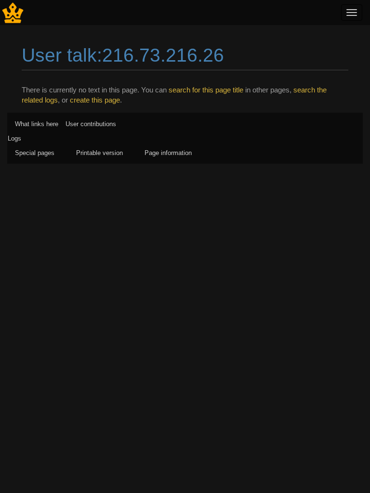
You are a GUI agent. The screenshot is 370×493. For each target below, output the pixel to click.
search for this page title (206, 90)
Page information (168, 152)
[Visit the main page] (13, 12)
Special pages (34, 152)
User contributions (91, 124)
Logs (14, 138)
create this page (95, 100)
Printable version (99, 152)
